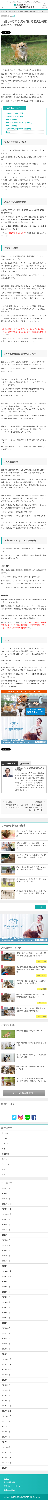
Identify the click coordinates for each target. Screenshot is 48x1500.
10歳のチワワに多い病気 (14, 116)
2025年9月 (6, 1219)
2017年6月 (6, 1437)
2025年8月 (6, 1225)
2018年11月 (6, 1364)
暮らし (4, 1159)
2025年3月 (6, 1250)
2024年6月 (6, 1297)
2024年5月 (6, 1302)
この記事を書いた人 (11, 763)
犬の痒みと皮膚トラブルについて (29, 1031)
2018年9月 (6, 1375)
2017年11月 (6, 1411)
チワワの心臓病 (11, 119)
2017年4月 (6, 1447)
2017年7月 (6, 1432)
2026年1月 (6, 1199)
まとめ (8, 132)
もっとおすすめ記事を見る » (24, 1093)
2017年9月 (6, 1421)
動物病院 (5, 1154)
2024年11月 (6, 1271)
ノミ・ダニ (6, 1143)
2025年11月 (6, 1209)
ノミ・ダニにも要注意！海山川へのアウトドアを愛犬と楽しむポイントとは (31, 1080)
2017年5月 (6, 1442)
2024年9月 (6, 1282)
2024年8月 (6, 1287)
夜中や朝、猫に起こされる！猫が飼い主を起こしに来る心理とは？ (31, 985)
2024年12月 (6, 1266)
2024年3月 (6, 1313)
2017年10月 (6, 1416)
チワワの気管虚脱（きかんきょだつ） (19, 123)
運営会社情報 (9, 1482)
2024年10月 (6, 1276)
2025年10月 (6, 1214)
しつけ (4, 1138)
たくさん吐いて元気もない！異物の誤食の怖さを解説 (31, 1056)
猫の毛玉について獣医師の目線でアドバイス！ (31, 1068)
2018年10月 (6, 1370)
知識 (3, 1169)
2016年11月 (6, 1458)
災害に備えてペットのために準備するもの (14, 805)
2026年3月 (6, 1188)
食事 (3, 1175)
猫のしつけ (6, 1164)
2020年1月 (6, 1344)
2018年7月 (6, 1385)
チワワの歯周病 (11, 126)
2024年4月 (6, 1307)
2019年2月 (6, 1349)
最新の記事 (26, 763)
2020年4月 (6, 1328)
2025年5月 (6, 1240)
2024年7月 (6, 1292)
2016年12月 (6, 1452)
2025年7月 (6, 1230)
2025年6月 (6, 1235)
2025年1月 (6, 1261)
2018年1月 (6, 1401)
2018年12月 (6, 1359)
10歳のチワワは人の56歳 (15, 113)
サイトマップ (9, 1490)
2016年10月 (6, 1463)
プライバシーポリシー (13, 1486)
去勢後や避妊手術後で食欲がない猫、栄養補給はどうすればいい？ (31, 999)
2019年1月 (6, 1354)
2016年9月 (6, 1468)
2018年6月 (6, 1390)
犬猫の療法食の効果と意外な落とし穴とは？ (31, 1044)
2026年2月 (6, 1194)
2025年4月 (6, 1245)
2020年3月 (6, 1333)
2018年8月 (6, 1380)
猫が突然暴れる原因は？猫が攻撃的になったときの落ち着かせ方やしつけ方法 (31, 971)
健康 (13, 16)
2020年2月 (6, 1338)
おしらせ (5, 1133)
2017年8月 (6, 1427)
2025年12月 (6, 1204)
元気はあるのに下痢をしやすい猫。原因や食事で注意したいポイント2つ (31, 957)
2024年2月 (6, 1318)
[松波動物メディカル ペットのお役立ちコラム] (24, 6)
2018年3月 (6, 1395)
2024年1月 (6, 1323)
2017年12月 (6, 1406)
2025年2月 (6, 1256)
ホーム (6, 1479)
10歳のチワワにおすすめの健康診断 (18, 129)
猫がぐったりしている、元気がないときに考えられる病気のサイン (31, 1012)
